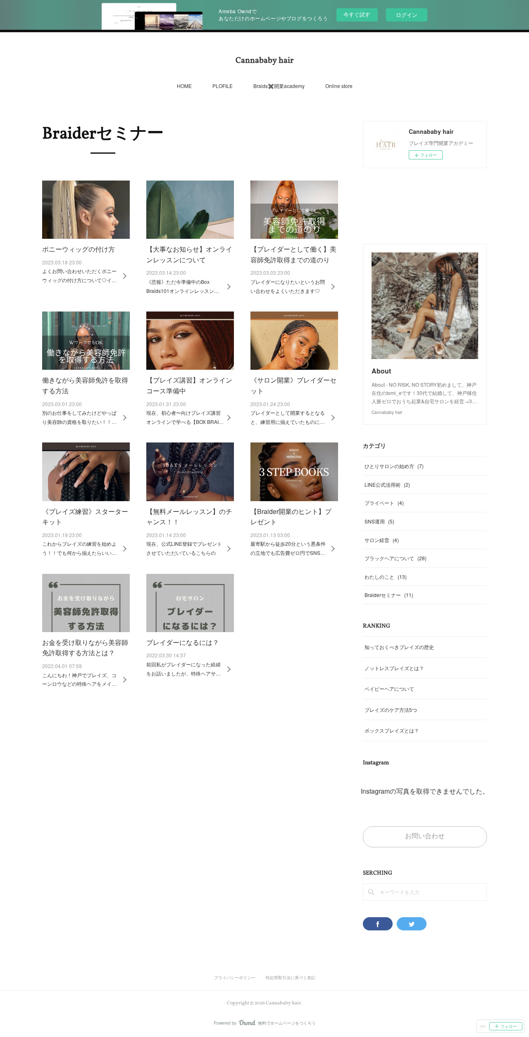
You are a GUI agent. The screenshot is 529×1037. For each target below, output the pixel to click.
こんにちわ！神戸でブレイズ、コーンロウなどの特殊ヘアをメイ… (79, 679)
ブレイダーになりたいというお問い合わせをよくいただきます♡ (287, 286)
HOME (184, 85)
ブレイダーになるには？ (182, 642)
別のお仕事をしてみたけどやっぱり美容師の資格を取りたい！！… (79, 417)
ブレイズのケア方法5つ (391, 709)
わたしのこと (386, 576)
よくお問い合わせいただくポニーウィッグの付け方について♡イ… (79, 275)
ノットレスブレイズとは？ (394, 667)
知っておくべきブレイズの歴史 (399, 646)
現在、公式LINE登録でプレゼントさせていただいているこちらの (184, 548)
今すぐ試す (356, 14)
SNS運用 (379, 521)
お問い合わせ (425, 836)
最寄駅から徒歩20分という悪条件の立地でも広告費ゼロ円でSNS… (288, 548)
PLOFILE (222, 85)
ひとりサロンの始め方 (394, 465)
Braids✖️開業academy (279, 85)
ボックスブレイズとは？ (392, 730)
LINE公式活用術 (387, 484)
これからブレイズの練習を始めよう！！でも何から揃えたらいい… (79, 548)
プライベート (384, 502)
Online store (339, 85)
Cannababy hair (264, 61)
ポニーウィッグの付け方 (78, 249)
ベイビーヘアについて (389, 688)
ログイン (406, 15)
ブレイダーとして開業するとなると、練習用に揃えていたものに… (287, 417)
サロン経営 (382, 539)
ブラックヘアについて (396, 557)
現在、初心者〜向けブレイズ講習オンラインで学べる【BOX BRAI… (185, 417)
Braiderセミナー (389, 594)
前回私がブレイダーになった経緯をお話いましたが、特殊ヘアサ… (183, 669)
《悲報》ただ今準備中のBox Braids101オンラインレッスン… (182, 286)
